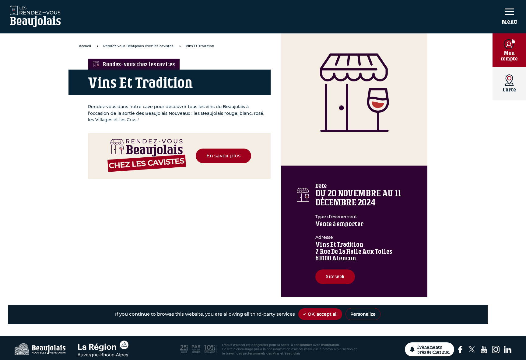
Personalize (363, 314)
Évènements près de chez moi (433, 349)
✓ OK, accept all (320, 314)
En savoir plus (223, 156)
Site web (335, 276)
